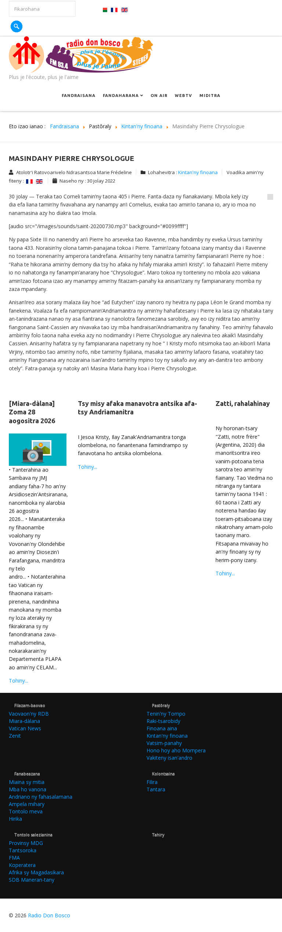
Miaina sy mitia (26, 781)
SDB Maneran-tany (31, 879)
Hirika (15, 818)
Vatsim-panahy (164, 743)
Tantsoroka (22, 850)
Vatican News (25, 728)
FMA (14, 857)
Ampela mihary (26, 803)
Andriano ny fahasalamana (40, 796)
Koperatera (22, 864)
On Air (159, 95)
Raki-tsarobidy (163, 720)
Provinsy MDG (26, 842)
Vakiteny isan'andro (169, 757)
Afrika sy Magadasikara (36, 872)
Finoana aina (162, 728)
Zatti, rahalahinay (243, 403)
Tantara (156, 789)
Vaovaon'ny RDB (29, 713)
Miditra (209, 95)
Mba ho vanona (27, 789)
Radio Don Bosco (49, 915)
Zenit (15, 735)
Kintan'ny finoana (198, 172)
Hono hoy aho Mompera (176, 750)
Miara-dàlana (24, 720)
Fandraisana (78, 95)
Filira (152, 781)
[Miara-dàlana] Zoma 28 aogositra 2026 (32, 412)
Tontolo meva (26, 811)
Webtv (183, 95)
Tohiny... (18, 680)
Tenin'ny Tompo (166, 713)
